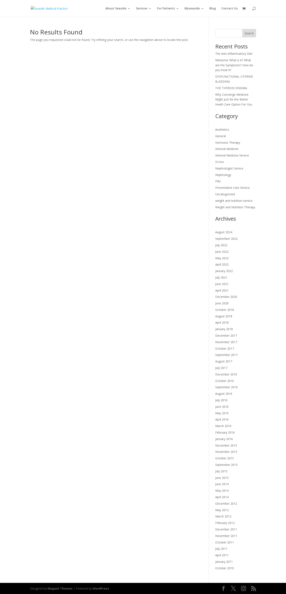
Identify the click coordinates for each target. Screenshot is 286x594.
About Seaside (115, 8)
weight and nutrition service (234, 201)
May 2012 (222, 510)
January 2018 (224, 329)
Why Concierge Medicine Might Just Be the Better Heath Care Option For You (233, 99)
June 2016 (222, 407)
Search (249, 33)
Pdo (218, 181)
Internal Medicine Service (232, 155)
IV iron (219, 162)
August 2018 (223, 316)
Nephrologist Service (229, 168)
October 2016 (224, 381)
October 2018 (224, 310)
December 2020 (226, 297)
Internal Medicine (226, 149)
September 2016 (226, 387)
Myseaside (192, 8)
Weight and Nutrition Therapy (235, 207)
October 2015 (224, 458)
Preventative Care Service (232, 188)
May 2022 (222, 258)
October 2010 (224, 568)
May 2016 (222, 413)
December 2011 (226, 529)
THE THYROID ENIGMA (231, 88)
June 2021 (222, 284)
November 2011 (226, 536)
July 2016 (221, 400)
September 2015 (226, 465)
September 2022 (226, 239)
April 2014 (222, 497)
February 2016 (225, 432)
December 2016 (226, 374)
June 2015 (222, 478)
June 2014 (222, 484)
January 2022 (224, 271)
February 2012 (225, 523)
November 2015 (226, 452)
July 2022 (221, 245)
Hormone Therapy (227, 143)
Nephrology (223, 175)
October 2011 (224, 542)
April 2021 (222, 290)
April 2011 (222, 555)
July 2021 (221, 277)
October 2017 (224, 348)
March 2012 (223, 516)
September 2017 (226, 355)
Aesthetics (222, 130)
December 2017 (226, 335)
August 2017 (223, 361)
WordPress (101, 588)
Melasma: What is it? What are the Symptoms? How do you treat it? (234, 65)
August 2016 (223, 394)
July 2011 (221, 549)
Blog (212, 8)
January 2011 (224, 562)
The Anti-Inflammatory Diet (234, 54)
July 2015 (221, 471)
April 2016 (222, 419)
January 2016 (224, 439)
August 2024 (223, 232)
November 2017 (226, 342)
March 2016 (223, 426)
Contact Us (229, 8)
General (220, 136)
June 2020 (222, 303)
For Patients (166, 8)
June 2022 (222, 252)
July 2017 (221, 368)
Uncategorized (225, 194)
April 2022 (222, 264)
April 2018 (222, 322)
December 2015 (226, 445)
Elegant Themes (60, 588)
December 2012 (226, 503)
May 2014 (222, 490)
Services (141, 8)
